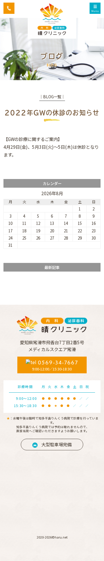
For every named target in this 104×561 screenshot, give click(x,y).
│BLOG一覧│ (52, 96)
